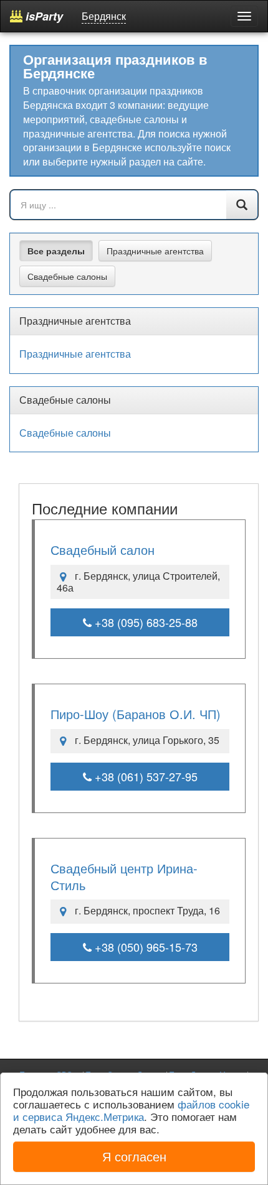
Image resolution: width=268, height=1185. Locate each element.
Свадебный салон (102, 550)
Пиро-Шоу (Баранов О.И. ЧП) (135, 714)
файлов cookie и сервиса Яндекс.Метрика (131, 1110)
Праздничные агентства (155, 250)
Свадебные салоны (67, 276)
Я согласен (134, 1156)
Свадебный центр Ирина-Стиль (124, 876)
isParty (42, 16)
